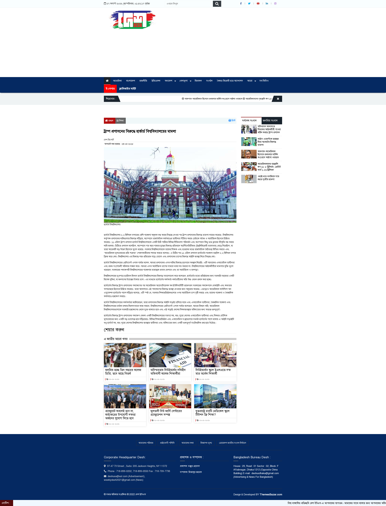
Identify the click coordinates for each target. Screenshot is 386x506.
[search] (217, 4)
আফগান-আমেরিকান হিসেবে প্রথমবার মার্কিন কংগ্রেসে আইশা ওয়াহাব (192, 98)
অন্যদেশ (169, 80)
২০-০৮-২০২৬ (114, 424)
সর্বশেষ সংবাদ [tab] (249, 120)
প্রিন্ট (233, 120)
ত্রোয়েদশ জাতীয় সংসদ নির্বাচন (232, 442)
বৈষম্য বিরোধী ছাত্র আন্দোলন (230, 80)
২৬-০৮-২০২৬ (114, 379)
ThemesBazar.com (271, 494)
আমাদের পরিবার (146, 442)
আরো (250, 80)
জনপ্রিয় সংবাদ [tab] (270, 120)
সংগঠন (209, 80)
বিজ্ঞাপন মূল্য (206, 442)
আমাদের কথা (188, 442)
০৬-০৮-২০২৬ (204, 420)
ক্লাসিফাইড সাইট (127, 88)
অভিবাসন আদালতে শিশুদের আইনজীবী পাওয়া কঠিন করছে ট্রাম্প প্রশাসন (269, 129)
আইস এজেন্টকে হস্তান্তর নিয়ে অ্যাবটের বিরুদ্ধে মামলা (268, 141)
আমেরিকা (117, 80)
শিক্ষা (121, 120)
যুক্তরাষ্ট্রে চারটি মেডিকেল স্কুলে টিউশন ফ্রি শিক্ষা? (212, 413)
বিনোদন (198, 80)
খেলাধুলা (183, 80)
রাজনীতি (143, 80)
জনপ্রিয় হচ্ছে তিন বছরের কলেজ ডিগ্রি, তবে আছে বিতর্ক (123, 372)
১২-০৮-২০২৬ (204, 379)
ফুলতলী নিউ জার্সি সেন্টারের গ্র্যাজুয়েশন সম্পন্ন (166, 413)
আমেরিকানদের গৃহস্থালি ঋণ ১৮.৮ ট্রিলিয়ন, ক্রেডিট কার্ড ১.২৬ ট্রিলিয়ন (253, 98)
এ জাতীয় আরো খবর (116, 339)
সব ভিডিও (264, 80)
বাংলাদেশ (130, 80)
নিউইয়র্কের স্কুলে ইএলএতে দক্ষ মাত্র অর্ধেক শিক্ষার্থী (213, 372)
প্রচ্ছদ (110, 120)
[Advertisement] (193, 51)
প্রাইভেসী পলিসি (167, 442)
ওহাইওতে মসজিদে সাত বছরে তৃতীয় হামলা (268, 178)
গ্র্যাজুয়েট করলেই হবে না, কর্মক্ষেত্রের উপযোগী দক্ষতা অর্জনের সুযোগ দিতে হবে (120, 414)
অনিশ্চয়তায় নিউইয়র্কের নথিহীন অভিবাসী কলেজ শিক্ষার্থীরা (168, 372)
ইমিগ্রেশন (156, 80)
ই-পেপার (110, 88)
